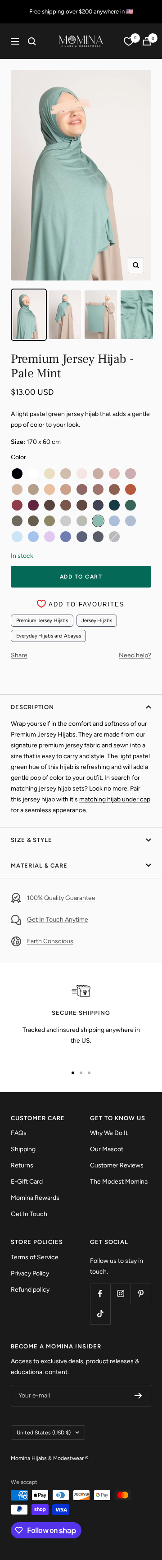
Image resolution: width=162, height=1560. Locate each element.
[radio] (17, 473)
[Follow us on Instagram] (120, 1294)
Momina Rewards (35, 1198)
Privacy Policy (30, 1273)
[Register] (138, 1396)
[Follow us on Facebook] (100, 1294)
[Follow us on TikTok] (100, 1314)
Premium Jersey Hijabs (42, 620)
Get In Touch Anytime (57, 919)
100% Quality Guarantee (61, 898)
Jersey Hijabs (96, 620)
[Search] (32, 41)
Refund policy (30, 1289)
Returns (22, 1165)
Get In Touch (29, 1214)
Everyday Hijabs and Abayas (48, 636)
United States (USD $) (44, 1432)
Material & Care (39, 865)
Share (19, 655)
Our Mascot (106, 1149)
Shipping (23, 1149)
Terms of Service (34, 1257)
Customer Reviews (117, 1165)
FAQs (19, 1133)
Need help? (135, 655)
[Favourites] (128, 41)
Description (32, 707)
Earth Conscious (50, 941)
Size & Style (31, 840)
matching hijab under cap (114, 799)
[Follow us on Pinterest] (140, 1294)
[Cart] (146, 41)
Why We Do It (109, 1133)
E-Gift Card (27, 1181)
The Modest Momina (119, 1181)
